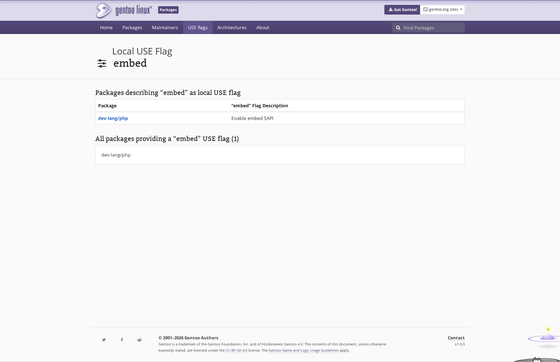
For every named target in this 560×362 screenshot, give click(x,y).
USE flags (198, 27)
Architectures (232, 27)
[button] (402, 10)
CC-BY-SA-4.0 (236, 350)
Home (106, 27)
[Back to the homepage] (123, 10)
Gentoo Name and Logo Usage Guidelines (304, 350)
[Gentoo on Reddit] (139, 340)
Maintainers (165, 27)
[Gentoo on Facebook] (121, 340)
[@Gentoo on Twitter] (104, 340)
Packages (132, 27)
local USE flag (142, 51)
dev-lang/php (113, 118)
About (262, 27)
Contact (456, 338)
